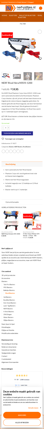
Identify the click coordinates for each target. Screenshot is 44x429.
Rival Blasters (27, 147)
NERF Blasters (18, 147)
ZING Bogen (7, 314)
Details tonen (33, 408)
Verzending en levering (9, 344)
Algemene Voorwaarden (10, 362)
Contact (4, 356)
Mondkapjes (6, 327)
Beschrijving (10, 164)
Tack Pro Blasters (9, 284)
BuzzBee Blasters (9, 300)
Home (4, 15)
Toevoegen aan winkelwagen (17, 133)
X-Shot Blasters (8, 311)
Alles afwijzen (22, 422)
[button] (3, 8)
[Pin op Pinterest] (18, 151)
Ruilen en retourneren (9, 347)
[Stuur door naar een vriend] (14, 151)
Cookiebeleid (6, 359)
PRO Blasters (7, 287)
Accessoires (6, 278)
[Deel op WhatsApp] (3, 151)
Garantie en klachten (9, 350)
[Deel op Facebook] (7, 151)
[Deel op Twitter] (10, 151)
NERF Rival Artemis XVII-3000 (11, 234)
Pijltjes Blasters (8, 320)
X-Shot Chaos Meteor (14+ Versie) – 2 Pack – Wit (31, 234)
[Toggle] (4, 164)
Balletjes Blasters (27, 15)
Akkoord (22, 415)
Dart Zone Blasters (9, 303)
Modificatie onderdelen (10, 333)
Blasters (13, 15)
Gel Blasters (7, 297)
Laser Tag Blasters (9, 306)
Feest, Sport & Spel (8, 324)
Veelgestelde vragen (9, 353)
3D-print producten (8, 275)
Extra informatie (12, 202)
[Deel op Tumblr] (22, 151)
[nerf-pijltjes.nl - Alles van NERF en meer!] (21, 8)
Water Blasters (8, 317)
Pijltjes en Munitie (8, 330)
